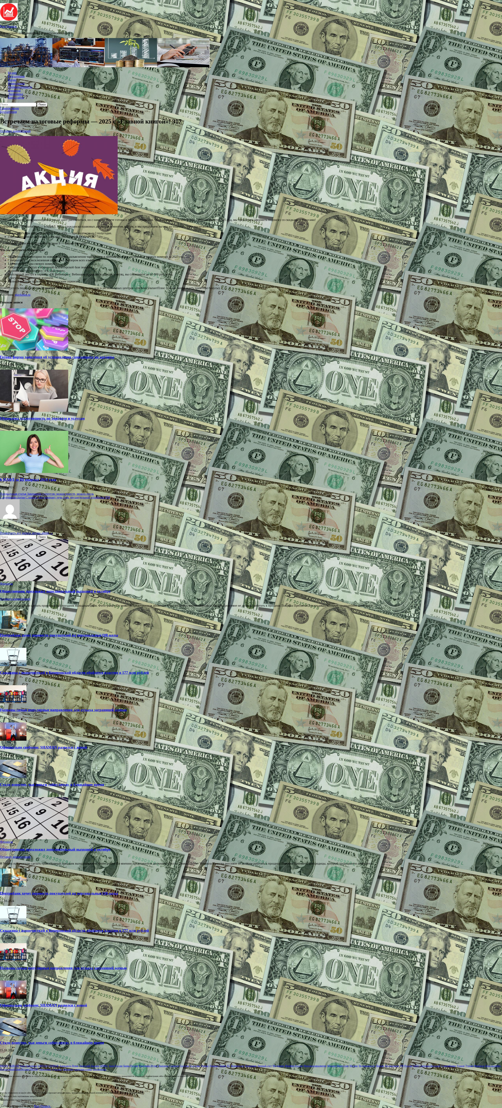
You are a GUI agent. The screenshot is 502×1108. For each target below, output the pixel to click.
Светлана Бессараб (430, 1065)
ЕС (228, 1065)
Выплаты (163, 1065)
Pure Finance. (8, 26)
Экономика (15, 94)
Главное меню (9, 108)
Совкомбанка (448, 1065)
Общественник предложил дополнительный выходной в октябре (55, 591)
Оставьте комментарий (15, 131)
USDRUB (53, 1065)
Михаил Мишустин (338, 1065)
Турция (469, 1065)
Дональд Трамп (217, 1065)
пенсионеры (99, 1069)
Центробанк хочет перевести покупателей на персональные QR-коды (59, 635)
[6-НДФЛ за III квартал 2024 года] (34, 472)
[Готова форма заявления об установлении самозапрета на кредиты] (34, 349)
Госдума (184, 1065)
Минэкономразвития (315, 1065)
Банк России (116, 1065)
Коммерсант (238, 1065)
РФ (402, 1065)
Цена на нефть (493, 1065)
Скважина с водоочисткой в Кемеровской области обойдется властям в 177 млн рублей (74, 673)
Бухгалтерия (16, 76)
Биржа (12, 80)
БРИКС (104, 1065)
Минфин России (294, 1065)
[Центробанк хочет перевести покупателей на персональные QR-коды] (13, 627)
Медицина (278, 1065)
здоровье (57, 1069)
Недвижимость (367, 1065)
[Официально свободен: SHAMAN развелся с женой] (13, 739)
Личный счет (264, 1065)
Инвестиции (16, 83)
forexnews (31, 1065)
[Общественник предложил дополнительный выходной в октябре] (34, 580)
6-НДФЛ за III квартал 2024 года (28, 479)
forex (22, 1065)
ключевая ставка (83, 1069)
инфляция (68, 1069)
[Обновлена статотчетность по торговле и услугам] (34, 410)
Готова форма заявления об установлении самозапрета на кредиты (57, 357)
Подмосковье (392, 1065)
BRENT (4, 1065)
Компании (250, 1065)
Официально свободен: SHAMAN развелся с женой (43, 747)
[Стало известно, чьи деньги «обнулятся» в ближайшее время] (13, 777)
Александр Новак (68, 1065)
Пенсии (380, 1065)
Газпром (174, 1065)
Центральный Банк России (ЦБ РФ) (19, 1069)
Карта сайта (16, 97)
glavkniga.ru (22, 294)
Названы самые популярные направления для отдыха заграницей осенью (63, 710)
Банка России (130, 1065)
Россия (408, 1065)
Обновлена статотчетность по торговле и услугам (42, 418)
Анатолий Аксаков (89, 1065)
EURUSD (14, 1065)
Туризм (461, 1065)
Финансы (14, 90)
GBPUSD (43, 1065)
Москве (353, 1065)
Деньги (204, 1065)
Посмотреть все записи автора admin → (26, 533)
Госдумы (195, 1065)
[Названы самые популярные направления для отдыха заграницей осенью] (13, 702)
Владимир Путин (148, 1065)
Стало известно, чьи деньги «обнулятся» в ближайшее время (52, 784)
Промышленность (20, 87)
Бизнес (12, 72)
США (416, 1065)
